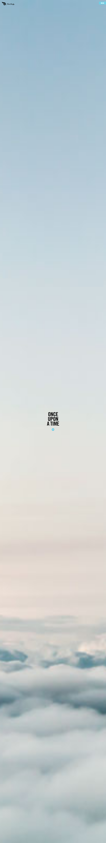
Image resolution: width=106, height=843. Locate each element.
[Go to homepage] (8, 4)
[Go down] (53, 429)
